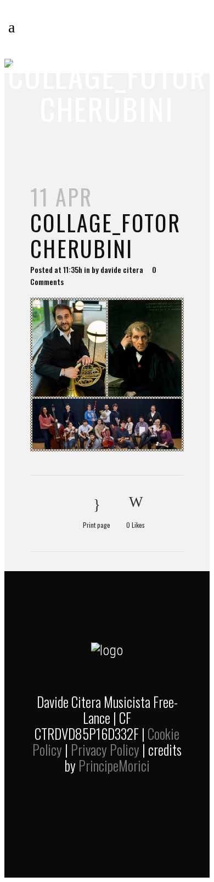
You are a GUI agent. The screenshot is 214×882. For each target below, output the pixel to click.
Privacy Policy (105, 749)
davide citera (121, 269)
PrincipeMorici (114, 765)
